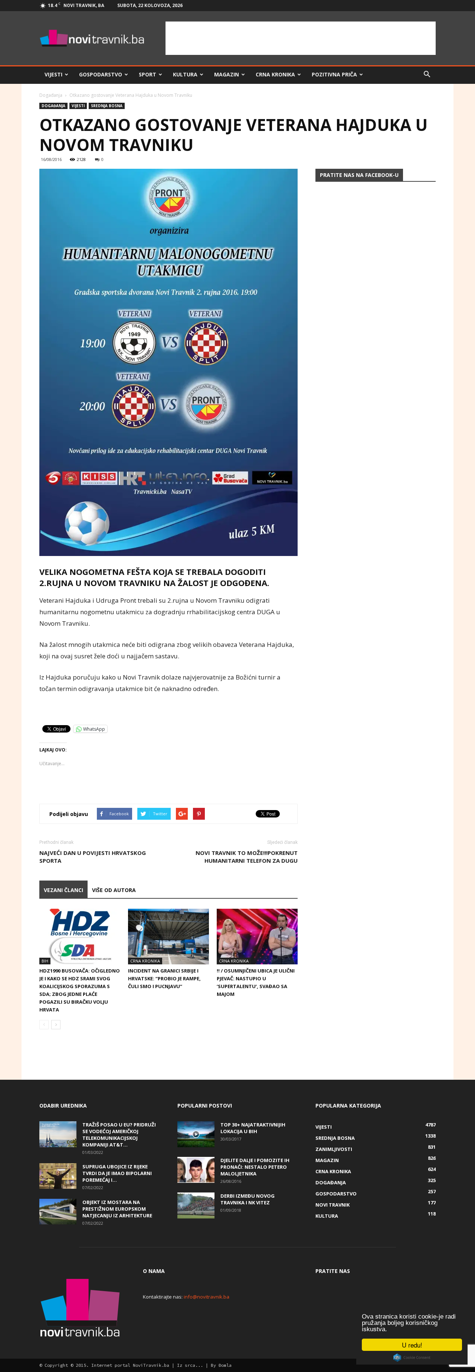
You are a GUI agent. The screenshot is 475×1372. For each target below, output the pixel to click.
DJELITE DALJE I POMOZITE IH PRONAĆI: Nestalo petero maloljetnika (254, 1167)
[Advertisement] (301, 38)
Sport (147, 74)
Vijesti (53, 74)
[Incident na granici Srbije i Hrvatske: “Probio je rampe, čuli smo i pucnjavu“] (168, 936)
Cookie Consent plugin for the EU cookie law (411, 1357)
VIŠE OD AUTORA (114, 890)
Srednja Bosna (106, 105)
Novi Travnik (332, 1204)
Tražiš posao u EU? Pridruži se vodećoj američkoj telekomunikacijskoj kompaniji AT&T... (119, 1134)
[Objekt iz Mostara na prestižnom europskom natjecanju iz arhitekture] (57, 1211)
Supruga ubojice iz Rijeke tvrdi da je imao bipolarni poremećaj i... (117, 1173)
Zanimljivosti (333, 1149)
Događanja (50, 95)
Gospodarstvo (100, 74)
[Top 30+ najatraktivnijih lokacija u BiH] (195, 1134)
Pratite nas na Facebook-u (359, 175)
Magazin (226, 74)
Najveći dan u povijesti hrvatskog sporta (92, 856)
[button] (427, 74)
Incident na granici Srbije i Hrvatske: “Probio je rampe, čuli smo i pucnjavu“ (164, 978)
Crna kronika (275, 74)
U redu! (412, 1344)
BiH (45, 961)
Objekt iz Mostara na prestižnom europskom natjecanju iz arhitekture (117, 1209)
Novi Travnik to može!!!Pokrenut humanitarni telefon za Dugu (247, 856)
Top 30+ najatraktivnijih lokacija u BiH (252, 1128)
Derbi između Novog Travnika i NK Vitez (247, 1199)
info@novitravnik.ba (206, 1296)
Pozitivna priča (334, 74)
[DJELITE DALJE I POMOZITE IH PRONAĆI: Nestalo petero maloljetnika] (195, 1170)
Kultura (185, 74)
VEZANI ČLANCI (63, 890)
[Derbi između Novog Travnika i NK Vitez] (195, 1205)
